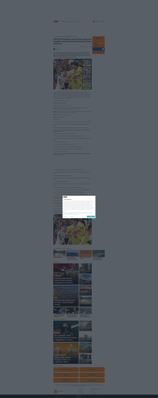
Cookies (69, 214)
